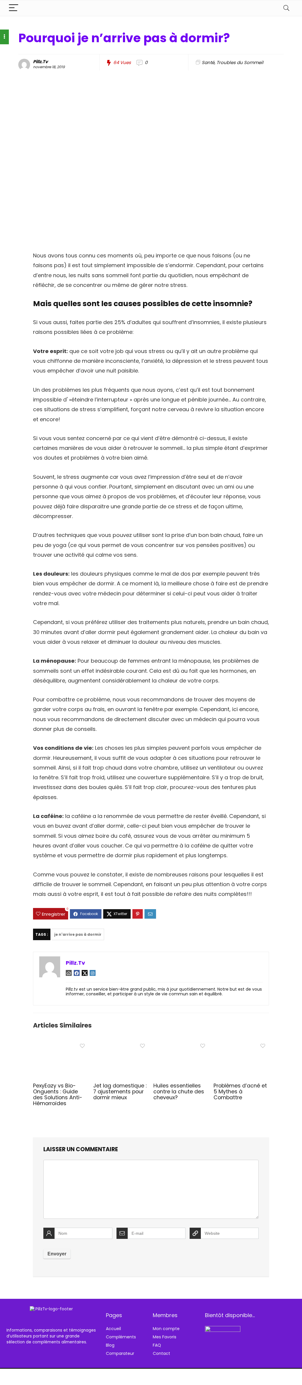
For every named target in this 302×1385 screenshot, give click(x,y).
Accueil (113, 1329)
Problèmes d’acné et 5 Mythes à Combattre (240, 1091)
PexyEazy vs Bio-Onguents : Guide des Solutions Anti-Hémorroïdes (57, 1094)
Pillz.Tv (40, 61)
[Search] (286, 8)
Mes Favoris (164, 1337)
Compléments (121, 1337)
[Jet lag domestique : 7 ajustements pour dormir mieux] (121, 1044)
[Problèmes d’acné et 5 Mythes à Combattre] (241, 1044)
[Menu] (13, 8)
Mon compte (166, 1329)
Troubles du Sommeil (239, 62)
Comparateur (120, 1353)
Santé (208, 62)
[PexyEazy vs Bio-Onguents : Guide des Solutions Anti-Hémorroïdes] (60, 1044)
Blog (110, 1345)
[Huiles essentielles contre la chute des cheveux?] (181, 1044)
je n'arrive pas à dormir (77, 934)
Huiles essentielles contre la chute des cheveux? (178, 1091)
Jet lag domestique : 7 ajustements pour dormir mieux (120, 1091)
